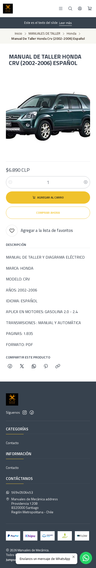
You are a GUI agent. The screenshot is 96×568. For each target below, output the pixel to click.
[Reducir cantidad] (10, 182)
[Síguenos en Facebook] (31, 412)
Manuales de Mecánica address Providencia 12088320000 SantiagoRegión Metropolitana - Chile (34, 505)
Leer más (65, 22)
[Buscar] (70, 8)
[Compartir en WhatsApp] (34, 366)
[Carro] (89, 9)
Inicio (18, 33)
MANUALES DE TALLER (44, 33)
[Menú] (60, 8)
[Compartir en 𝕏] (22, 366)
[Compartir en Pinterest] (46, 366)
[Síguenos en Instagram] (24, 412)
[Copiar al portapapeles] (58, 366)
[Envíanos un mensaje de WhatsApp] (86, 558)
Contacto (12, 442)
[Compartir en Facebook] (10, 366)
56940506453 (22, 492)
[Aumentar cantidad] (85, 182)
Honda (71, 33)
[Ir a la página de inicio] (8, 8)
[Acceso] (80, 8)
